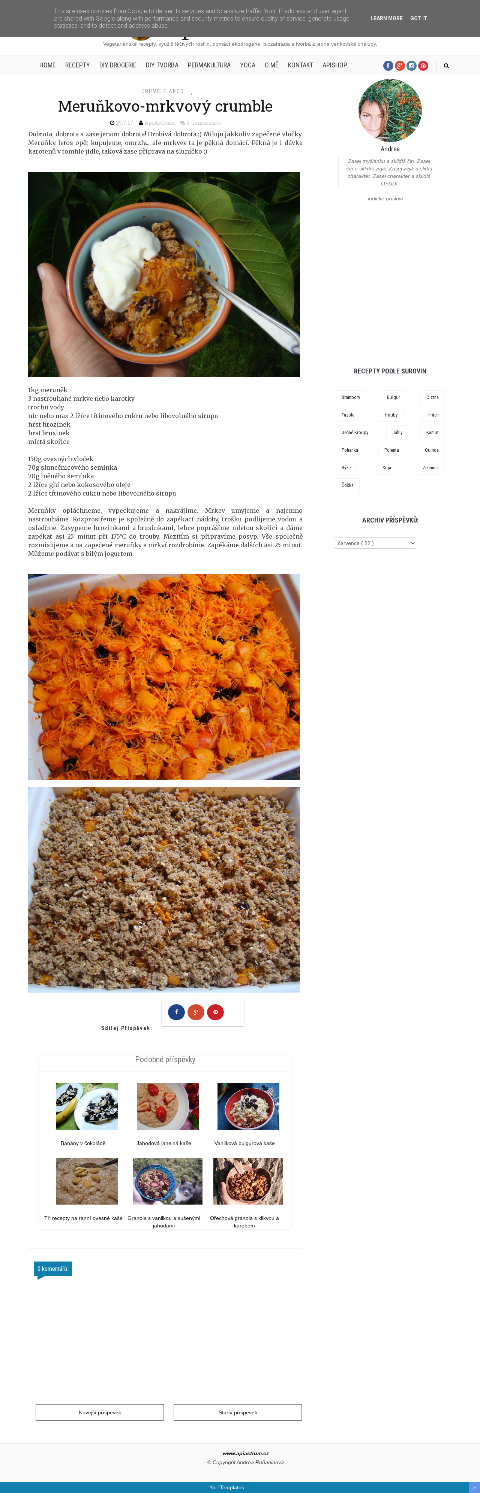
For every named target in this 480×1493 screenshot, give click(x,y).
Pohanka (350, 450)
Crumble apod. (163, 91)
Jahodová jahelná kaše (163, 1143)
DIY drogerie (117, 65)
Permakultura (209, 65)
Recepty (77, 65)
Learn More (386, 18)
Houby (391, 415)
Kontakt (300, 65)
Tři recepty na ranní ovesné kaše (83, 1218)
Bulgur (393, 397)
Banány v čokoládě (83, 1143)
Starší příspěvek (238, 1412)
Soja (386, 467)
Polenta (391, 450)
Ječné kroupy (355, 432)
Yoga (247, 65)
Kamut (432, 432)
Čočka (348, 485)
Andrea (390, 149)
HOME (47, 65)
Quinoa (432, 450)
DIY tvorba (162, 65)
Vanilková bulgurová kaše (244, 1143)
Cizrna (432, 397)
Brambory (351, 397)
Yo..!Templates (226, 1487)
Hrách (433, 415)
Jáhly (397, 432)
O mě (272, 65)
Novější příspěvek (100, 1412)
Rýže (346, 467)
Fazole (348, 415)
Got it (419, 18)
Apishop (334, 65)
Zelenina (431, 467)
